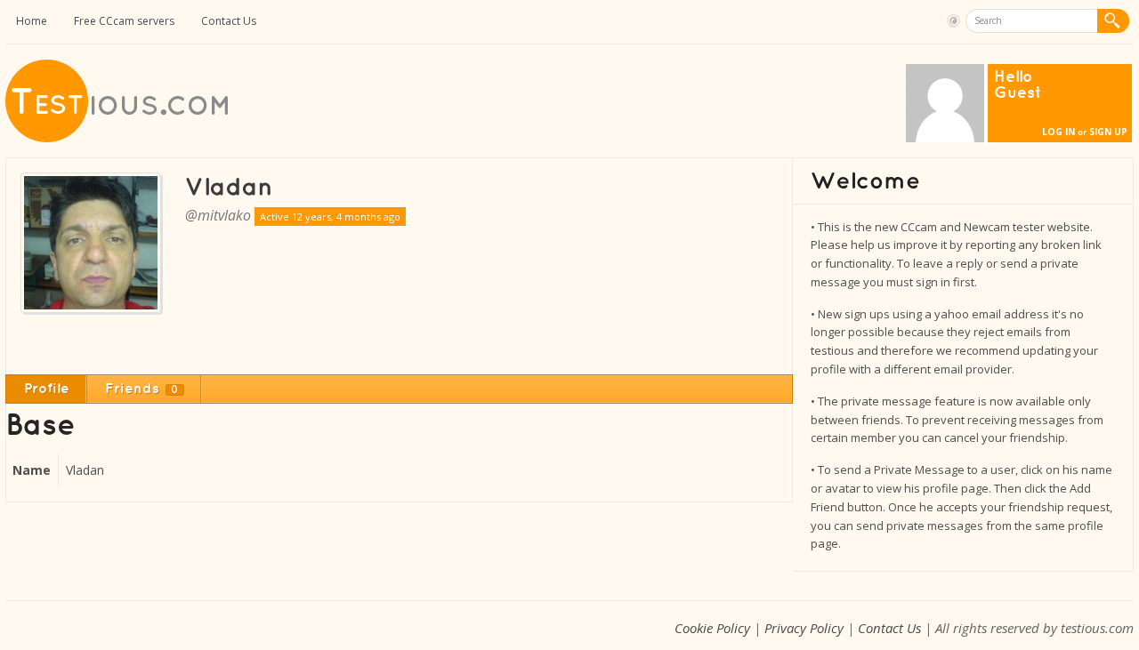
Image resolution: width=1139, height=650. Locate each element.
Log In (1058, 131)
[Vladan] (229, 186)
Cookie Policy (712, 628)
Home (31, 20)
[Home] (118, 138)
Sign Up (1108, 131)
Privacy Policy (804, 628)
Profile (46, 389)
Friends (142, 389)
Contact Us (228, 20)
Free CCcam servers (124, 20)
